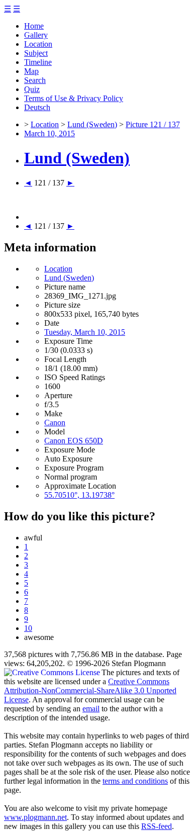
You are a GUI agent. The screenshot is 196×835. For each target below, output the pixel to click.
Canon (54, 422)
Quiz (32, 89)
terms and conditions (135, 781)
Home (34, 26)
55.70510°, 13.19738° (79, 495)
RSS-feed (156, 826)
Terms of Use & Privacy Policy (73, 98)
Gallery (36, 35)
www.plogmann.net (35, 817)
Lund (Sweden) (92, 124)
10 (28, 628)
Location (38, 44)
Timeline (38, 62)
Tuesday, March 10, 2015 (84, 332)
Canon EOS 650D (73, 440)
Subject (36, 53)
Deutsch (37, 107)
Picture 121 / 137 (153, 124)
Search (35, 80)
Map (31, 71)
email (91, 708)
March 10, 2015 (49, 133)
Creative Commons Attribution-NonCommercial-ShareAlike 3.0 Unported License (90, 690)
